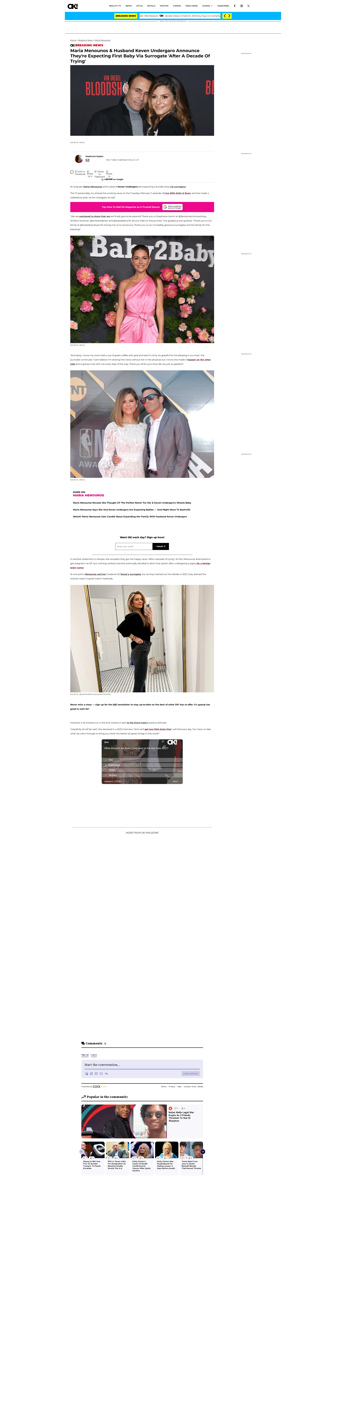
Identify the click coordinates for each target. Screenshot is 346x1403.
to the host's (137, 722)
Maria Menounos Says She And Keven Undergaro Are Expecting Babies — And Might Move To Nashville (131, 509)
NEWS (129, 6)
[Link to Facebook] (234, 5)
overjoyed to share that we (94, 216)
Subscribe (223, 6)
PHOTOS (164, 6)
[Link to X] (248, 5)
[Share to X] (90, 172)
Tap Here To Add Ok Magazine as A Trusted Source (131, 207)
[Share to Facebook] (80, 172)
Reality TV (115, 6)
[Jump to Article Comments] (72, 172)
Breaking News (85, 40)
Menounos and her (95, 574)
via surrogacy (178, 186)
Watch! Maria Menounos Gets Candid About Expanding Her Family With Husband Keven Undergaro (130, 516)
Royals (151, 6)
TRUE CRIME (191, 6)
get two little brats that (158, 729)
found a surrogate (131, 574)
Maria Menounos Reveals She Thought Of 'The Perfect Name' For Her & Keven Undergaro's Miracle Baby (132, 503)
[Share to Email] (109, 172)
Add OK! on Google (113, 179)
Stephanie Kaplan (94, 156)
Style (139, 6)
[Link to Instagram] (241, 5)
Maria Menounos (102, 40)
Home (73, 40)
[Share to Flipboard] (99, 172)
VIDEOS (177, 6)
